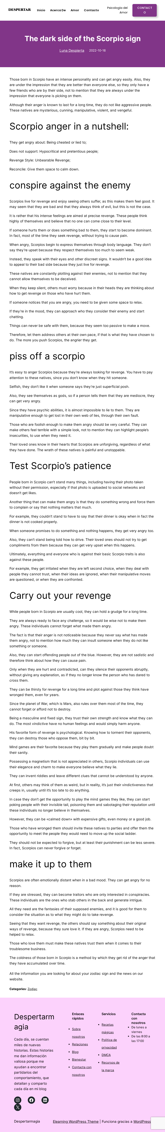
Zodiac (32, 989)
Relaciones (80, 1044)
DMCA (106, 1055)
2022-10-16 (97, 50)
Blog (75, 1052)
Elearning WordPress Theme (76, 1121)
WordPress (142, 1121)
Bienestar (79, 1059)
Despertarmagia (27, 1121)
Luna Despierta (72, 50)
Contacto (144, 10)
